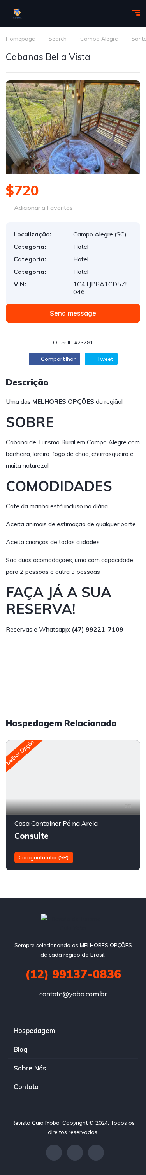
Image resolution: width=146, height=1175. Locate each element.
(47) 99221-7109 (97, 629)
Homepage (20, 38)
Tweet (104, 358)
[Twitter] (75, 1153)
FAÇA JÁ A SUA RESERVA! (58, 600)
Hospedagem (34, 1030)
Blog (21, 1049)
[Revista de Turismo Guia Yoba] (18, 13)
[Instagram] (96, 1153)
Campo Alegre (99, 38)
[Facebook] (54, 1153)
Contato (26, 1087)
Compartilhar (57, 358)
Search (58, 38)
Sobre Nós (30, 1068)
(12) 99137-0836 (73, 974)
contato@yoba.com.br (73, 994)
